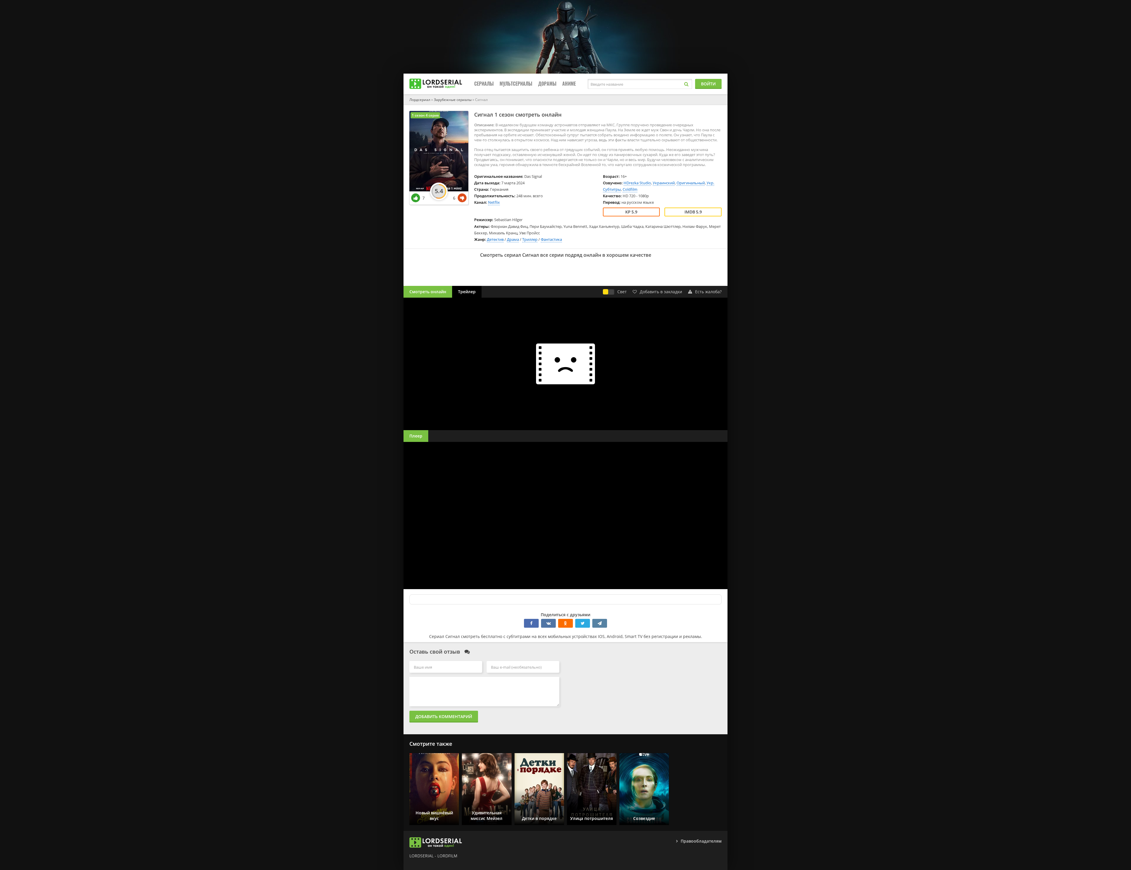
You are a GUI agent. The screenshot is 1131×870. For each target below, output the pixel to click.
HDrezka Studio (637, 182)
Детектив (495, 239)
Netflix (494, 202)
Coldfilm (630, 189)
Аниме (569, 84)
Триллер (530, 239)
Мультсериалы (516, 84)
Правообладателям (701, 841)
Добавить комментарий (443, 716)
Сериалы (484, 84)
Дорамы (547, 84)
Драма (513, 239)
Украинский (664, 182)
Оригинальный (691, 182)
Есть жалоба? (708, 291)
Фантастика (551, 239)
